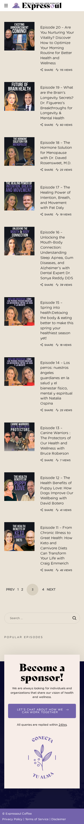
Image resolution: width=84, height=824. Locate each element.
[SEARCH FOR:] (42, 618)
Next (51, 589)
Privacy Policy (12, 819)
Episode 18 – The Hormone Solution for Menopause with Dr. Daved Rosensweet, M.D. (56, 153)
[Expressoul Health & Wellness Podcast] (36, 5)
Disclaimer (58, 819)
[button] (42, 711)
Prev (10, 589)
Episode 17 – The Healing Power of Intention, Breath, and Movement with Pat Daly (55, 197)
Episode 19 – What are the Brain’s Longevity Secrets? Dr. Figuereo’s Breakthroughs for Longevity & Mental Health (56, 103)
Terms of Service (37, 819)
